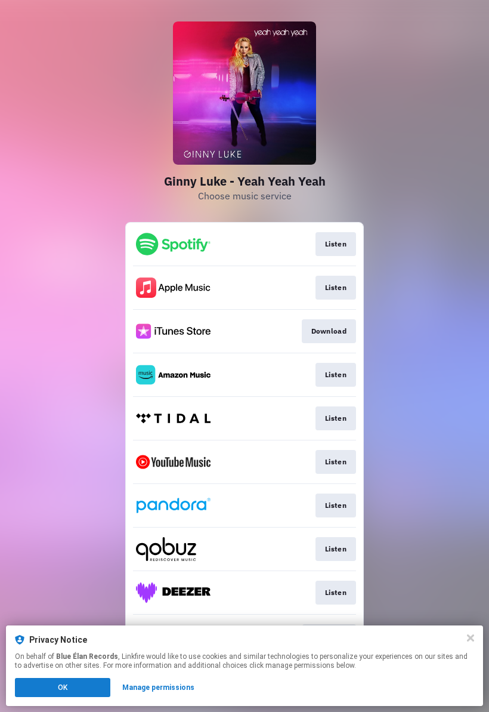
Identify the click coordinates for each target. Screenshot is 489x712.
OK (62, 687)
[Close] (470, 638)
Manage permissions (158, 687)
